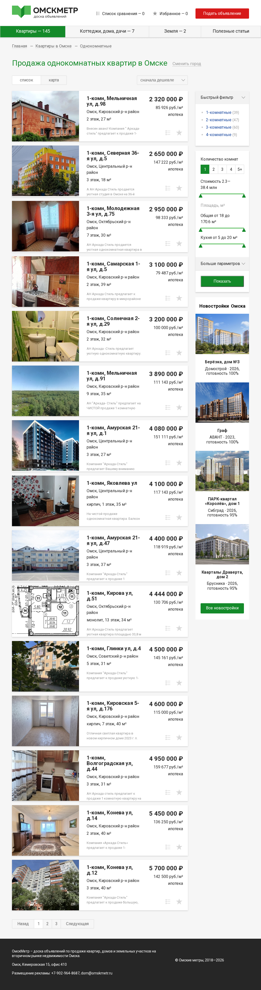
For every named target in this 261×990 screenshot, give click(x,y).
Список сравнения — (123, 13)
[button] (162, 80)
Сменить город (187, 63)
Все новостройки (222, 608)
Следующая (77, 923)
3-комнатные (222, 127)
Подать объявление (222, 13)
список (26, 80)
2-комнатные (222, 119)
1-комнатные (222, 112)
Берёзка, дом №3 (222, 361)
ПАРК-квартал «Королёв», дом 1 (222, 501)
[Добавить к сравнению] (168, 132)
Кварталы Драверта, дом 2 (222, 574)
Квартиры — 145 (33, 31)
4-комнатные (221, 134)
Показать (222, 281)
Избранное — (174, 13)
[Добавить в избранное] (179, 132)
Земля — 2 (175, 31)
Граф (222, 430)
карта (54, 80)
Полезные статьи (231, 31)
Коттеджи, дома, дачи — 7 (107, 31)
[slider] (201, 196)
